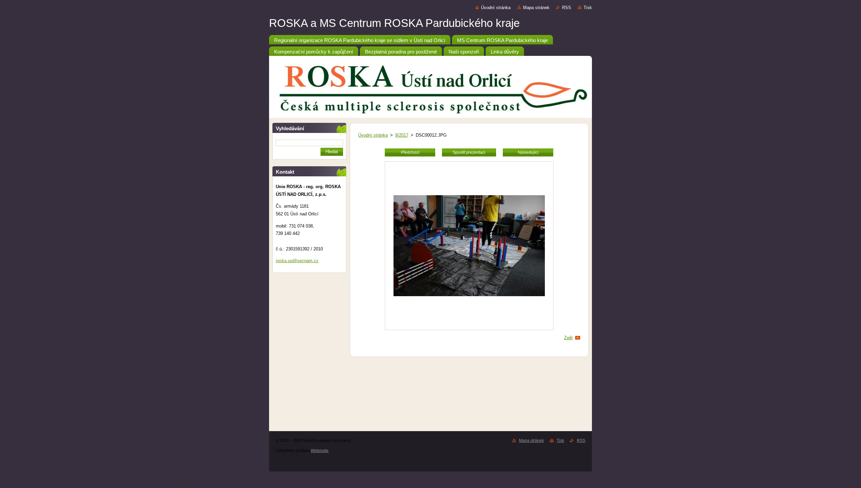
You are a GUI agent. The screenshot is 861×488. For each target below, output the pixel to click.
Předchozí (410, 152)
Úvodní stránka (496, 7)
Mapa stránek (536, 7)
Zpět (568, 337)
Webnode (320, 450)
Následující (528, 152)
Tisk (588, 7)
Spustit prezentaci (469, 152)
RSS (566, 7)
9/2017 (401, 135)
